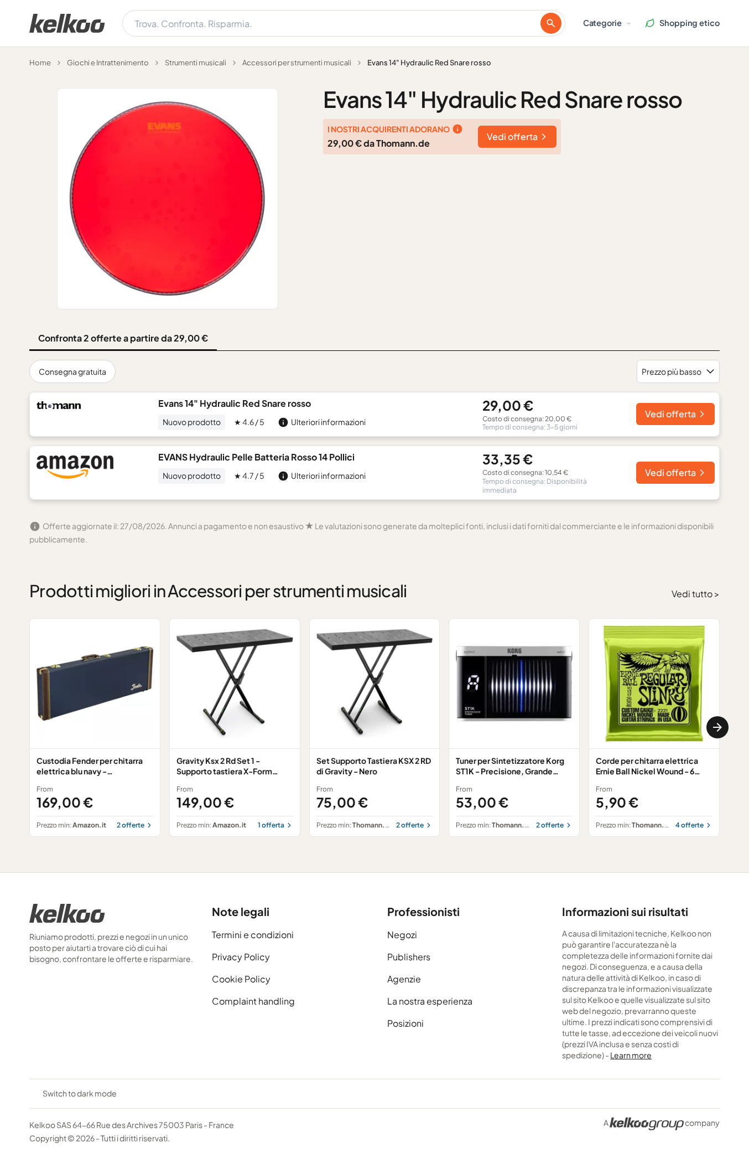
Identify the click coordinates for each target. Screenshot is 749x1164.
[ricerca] (550, 23)
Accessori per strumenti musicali (296, 62)
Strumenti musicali (195, 62)
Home (40, 62)
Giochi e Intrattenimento (108, 62)
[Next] (717, 727)
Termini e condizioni (253, 934)
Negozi (402, 934)
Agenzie (404, 979)
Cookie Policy (241, 979)
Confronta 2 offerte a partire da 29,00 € (123, 338)
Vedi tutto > (696, 593)
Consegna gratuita (72, 371)
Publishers (408, 957)
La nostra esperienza (429, 1001)
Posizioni (405, 1023)
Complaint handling (253, 1001)
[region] (374, 728)
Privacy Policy (241, 957)
